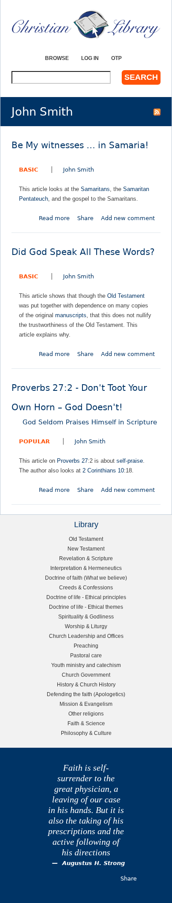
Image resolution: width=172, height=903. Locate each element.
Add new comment (128, 218)
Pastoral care (86, 655)
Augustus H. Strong (93, 863)
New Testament (86, 548)
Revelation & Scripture (86, 558)
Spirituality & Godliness (86, 616)
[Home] (86, 24)
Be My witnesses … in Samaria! (80, 145)
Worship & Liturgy (86, 626)
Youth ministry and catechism (86, 665)
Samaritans (95, 189)
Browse (57, 58)
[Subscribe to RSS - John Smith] (157, 111)
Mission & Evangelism (86, 704)
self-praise (129, 460)
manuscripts (70, 315)
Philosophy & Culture (86, 733)
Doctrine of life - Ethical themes (86, 607)
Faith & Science (86, 723)
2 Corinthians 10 (103, 470)
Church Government (86, 675)
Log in (90, 58)
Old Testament (126, 295)
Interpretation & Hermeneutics (86, 568)
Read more (54, 218)
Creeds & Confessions (86, 587)
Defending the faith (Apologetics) (86, 694)
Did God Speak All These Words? (83, 252)
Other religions (86, 713)
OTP (116, 58)
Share (85, 218)
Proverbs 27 (72, 460)
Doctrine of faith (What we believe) (86, 578)
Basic (28, 169)
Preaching (86, 645)
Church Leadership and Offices (86, 636)
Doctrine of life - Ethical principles (86, 597)
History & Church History (86, 684)
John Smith (78, 169)
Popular (34, 441)
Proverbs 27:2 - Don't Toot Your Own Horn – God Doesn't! (84, 404)
